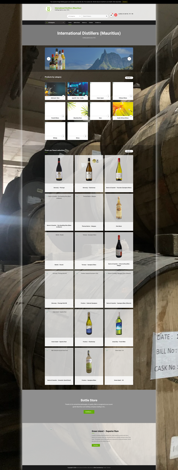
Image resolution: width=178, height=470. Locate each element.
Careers (91, 22)
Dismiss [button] (125, 1)
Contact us (98, 22)
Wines (77, 138)
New (100, 118)
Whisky (55, 138)
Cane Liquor (100, 98)
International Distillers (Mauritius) (68, 8)
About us (84, 22)
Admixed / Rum (55, 98)
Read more (96, 445)
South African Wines (123, 118)
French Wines (55, 118)
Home (69, 22)
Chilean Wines (123, 98)
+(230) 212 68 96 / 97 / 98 (125, 14)
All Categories (51, 22)
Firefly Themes (106, 467)
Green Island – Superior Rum (105, 431)
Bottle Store (77, 22)
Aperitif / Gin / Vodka (78, 98)
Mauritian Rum (78, 118)
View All (128, 77)
